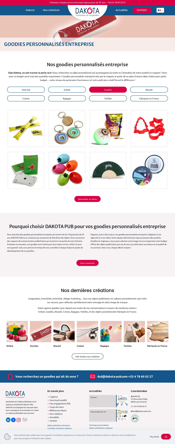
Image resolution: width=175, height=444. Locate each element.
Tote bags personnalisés (99, 425)
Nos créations (56, 413)
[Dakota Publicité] (87, 13)
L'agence (54, 396)
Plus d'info (154, 436)
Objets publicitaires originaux (101, 428)
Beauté (57, 345)
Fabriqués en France (157, 345)
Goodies (34, 345)
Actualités (54, 417)
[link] (17, 335)
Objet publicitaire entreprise (58, 425)
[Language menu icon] (160, 10)
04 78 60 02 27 (118, 2)
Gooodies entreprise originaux (59, 428)
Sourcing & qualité (58, 400)
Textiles (128, 345)
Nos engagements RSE (60, 403)
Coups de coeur (57, 407)
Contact (53, 420)
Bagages (104, 345)
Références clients (58, 410)
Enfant (10, 345)
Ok (166, 436)
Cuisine (80, 345)
